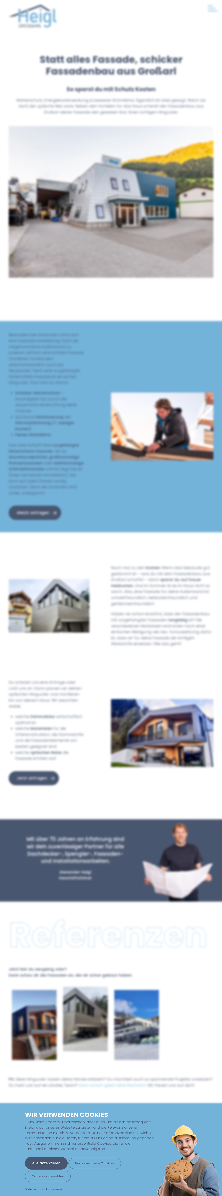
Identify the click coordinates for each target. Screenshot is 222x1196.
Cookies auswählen (47, 1176)
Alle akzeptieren (46, 1163)
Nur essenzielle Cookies (94, 1163)
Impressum (54, 1189)
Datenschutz (34, 1189)
